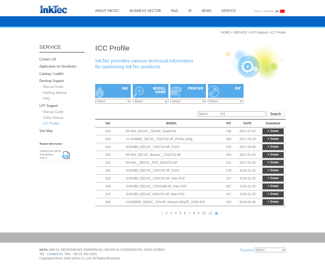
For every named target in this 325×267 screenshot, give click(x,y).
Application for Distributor (57, 67)
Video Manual (53, 118)
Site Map (46, 131)
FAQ (46, 99)
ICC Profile (51, 124)
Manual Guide (53, 87)
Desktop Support (51, 81)
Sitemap (268, 11)
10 (204, 213)
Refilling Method (55, 93)
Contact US (47, 59)
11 (210, 213)
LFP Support (48, 106)
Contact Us (54, 254)
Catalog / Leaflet (51, 74)
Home (257, 11)
